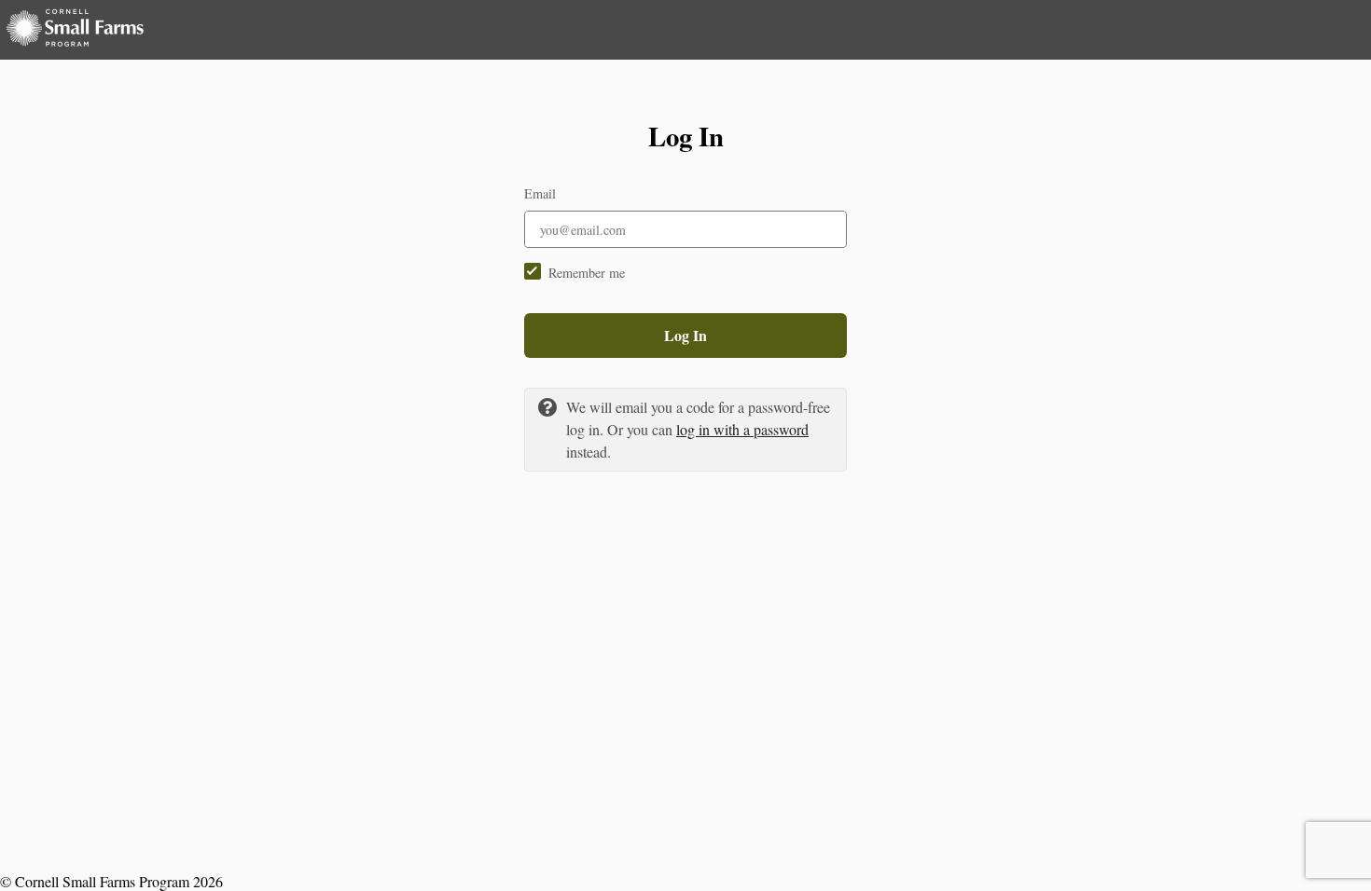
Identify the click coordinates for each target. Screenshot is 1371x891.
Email (540, 193)
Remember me (586, 272)
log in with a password (742, 429)
